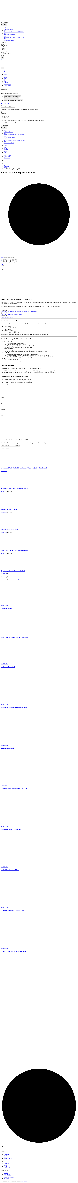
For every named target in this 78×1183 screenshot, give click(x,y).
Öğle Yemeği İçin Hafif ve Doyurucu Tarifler (11, 314)
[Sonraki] (5, 24)
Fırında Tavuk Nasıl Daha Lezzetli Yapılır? (14, 951)
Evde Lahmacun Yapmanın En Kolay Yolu (14, 788)
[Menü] (2, 57)
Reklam (2, 634)
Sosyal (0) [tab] (6, 116)
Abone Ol (18, 445)
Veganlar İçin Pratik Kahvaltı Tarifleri (13, 571)
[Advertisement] (39, 11)
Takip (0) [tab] (6, 117)
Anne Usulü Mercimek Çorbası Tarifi (12, 910)
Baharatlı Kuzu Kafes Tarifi (9, 530)
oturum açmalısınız (16, 579)
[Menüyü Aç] (2, 68)
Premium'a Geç (6, 104)
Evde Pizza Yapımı (6, 608)
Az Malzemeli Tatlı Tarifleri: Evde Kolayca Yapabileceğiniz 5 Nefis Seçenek (19, 311)
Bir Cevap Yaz (5, 577)
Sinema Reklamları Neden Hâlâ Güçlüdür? (14, 637)
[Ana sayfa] (4, 71)
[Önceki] (2, 24)
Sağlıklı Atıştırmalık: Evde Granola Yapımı (14, 550)
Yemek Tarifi (4, 471)
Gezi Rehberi (4, 785)
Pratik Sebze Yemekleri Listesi (10, 870)
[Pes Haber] (10, 66)
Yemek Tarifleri (4, 605)
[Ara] (1, 105)
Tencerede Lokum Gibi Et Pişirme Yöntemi (14, 707)
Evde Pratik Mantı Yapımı (7, 317)
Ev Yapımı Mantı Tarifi (8, 667)
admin (2, 257)
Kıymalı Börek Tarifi (7, 748)
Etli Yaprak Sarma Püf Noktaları (11, 829)
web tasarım (24, 1181)
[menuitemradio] (12, 96)
